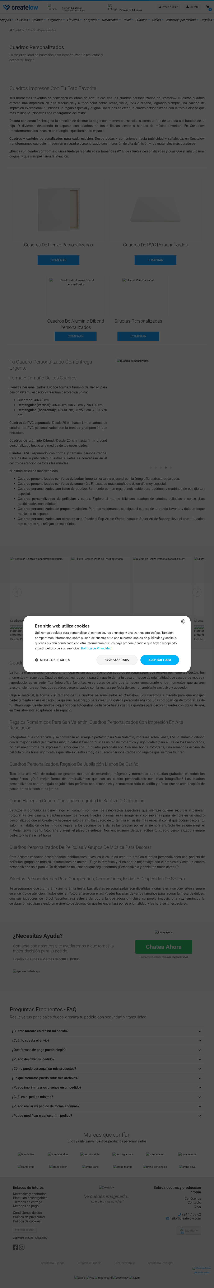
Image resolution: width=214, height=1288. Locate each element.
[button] (52, 660)
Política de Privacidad (96, 648)
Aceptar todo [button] (160, 660)
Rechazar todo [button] (117, 659)
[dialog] (107, 644)
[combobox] (183, 621)
